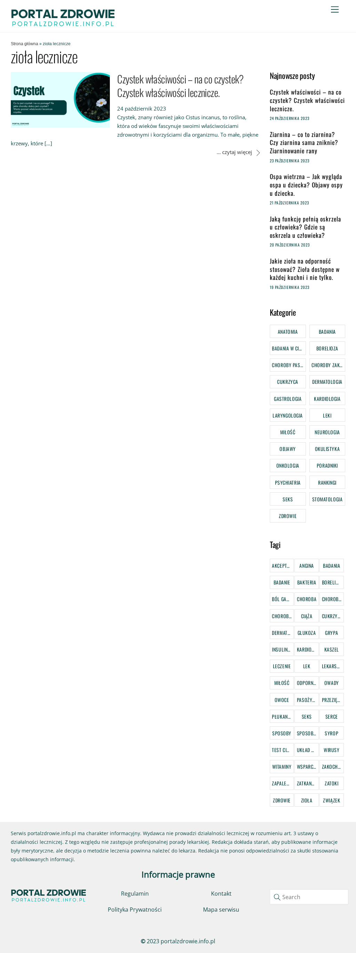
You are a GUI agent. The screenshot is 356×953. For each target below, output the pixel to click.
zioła (307, 800)
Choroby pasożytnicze (289, 365)
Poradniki (327, 465)
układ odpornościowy (308, 749)
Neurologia (327, 432)
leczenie (282, 666)
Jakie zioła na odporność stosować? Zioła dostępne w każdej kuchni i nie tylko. (305, 269)
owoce (282, 699)
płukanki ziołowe (283, 716)
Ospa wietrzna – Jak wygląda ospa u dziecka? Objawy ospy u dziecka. (306, 184)
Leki (327, 415)
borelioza (333, 582)
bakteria (306, 582)
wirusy (331, 749)
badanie (282, 582)
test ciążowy (283, 749)
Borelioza (327, 348)
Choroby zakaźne (328, 365)
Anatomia (288, 331)
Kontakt (221, 893)
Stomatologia (327, 499)
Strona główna (24, 43)
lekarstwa (333, 666)
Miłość (287, 432)
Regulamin (135, 893)
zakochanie (333, 766)
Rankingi (327, 482)
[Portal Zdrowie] (63, 24)
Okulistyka (327, 448)
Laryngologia (288, 415)
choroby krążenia (333, 599)
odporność (308, 682)
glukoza (307, 632)
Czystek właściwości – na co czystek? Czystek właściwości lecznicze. (180, 85)
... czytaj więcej (234, 151)
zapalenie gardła (283, 783)
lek (306, 666)
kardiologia (308, 649)
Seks (288, 499)
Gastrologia (287, 398)
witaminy (281, 766)
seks (307, 716)
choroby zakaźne (283, 616)
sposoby (281, 733)
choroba (306, 599)
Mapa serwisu (221, 909)
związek (331, 800)
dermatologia (283, 632)
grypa (331, 632)
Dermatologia (327, 381)
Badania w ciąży (289, 348)
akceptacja (283, 565)
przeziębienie (333, 699)
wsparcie (307, 766)
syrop (331, 733)
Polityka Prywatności (135, 909)
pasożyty (307, 699)
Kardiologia (327, 398)
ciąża (307, 616)
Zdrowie (288, 515)
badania (331, 565)
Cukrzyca (287, 381)
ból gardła (283, 599)
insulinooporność (283, 649)
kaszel (331, 649)
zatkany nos (308, 783)
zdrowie (282, 800)
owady (331, 682)
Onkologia (287, 465)
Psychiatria (288, 482)
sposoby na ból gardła (308, 733)
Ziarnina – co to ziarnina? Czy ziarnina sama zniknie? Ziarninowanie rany (304, 142)
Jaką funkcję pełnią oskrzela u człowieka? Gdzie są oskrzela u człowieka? (305, 227)
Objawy (288, 448)
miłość (281, 682)
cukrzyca (332, 616)
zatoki (331, 783)
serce (331, 716)
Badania (327, 331)
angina (306, 565)
